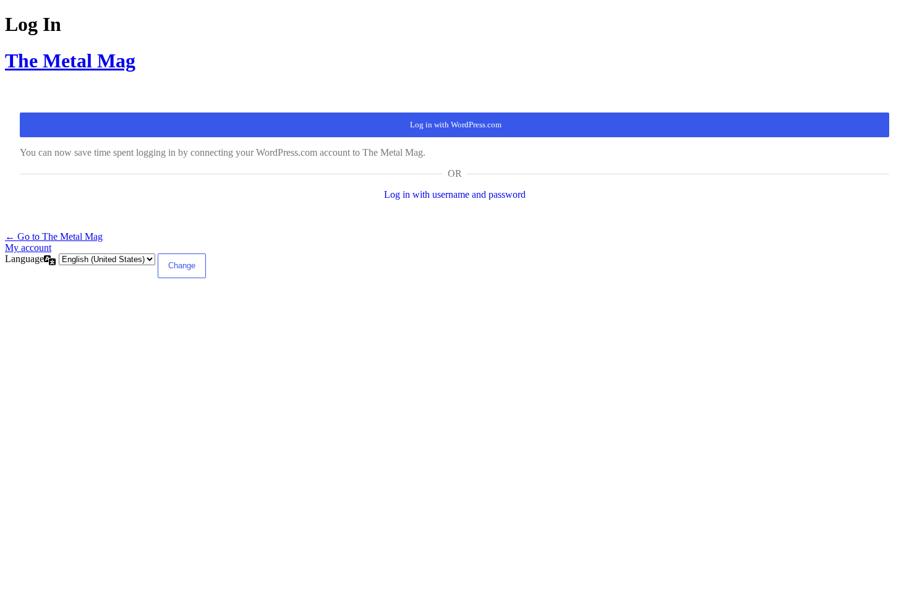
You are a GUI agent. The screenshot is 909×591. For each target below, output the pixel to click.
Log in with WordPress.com (455, 124)
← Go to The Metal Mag (54, 236)
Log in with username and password (455, 194)
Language (24, 258)
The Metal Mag (70, 60)
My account (28, 247)
